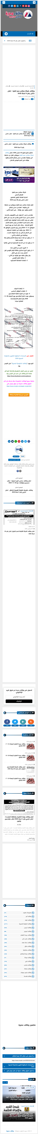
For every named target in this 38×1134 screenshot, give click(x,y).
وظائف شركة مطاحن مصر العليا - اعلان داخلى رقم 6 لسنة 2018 (19, 135)
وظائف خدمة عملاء (17, 943)
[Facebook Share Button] (28, 441)
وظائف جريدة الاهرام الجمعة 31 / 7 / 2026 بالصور (15, 745)
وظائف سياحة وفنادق (17, 954)
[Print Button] (9, 441)
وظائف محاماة (17, 969)
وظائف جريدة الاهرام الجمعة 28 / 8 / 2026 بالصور (15, 756)
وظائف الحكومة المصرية (16, 86)
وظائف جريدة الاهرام (17, 935)
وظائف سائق (17, 946)
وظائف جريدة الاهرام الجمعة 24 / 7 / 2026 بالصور (15, 779)
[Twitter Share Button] (25, 441)
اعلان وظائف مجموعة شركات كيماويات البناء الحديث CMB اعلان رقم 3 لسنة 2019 (19, 1098)
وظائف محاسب (17, 965)
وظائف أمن (17, 916)
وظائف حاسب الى (17, 939)
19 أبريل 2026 (30, 529)
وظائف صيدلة (17, 957)
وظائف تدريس (17, 928)
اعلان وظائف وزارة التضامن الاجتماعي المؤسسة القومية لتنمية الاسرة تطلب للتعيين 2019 (21, 1115)
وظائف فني (17, 961)
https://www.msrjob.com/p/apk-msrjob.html (19, 386)
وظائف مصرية (10, 1131)
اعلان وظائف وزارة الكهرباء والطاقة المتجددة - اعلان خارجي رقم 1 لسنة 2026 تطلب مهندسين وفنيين (19, 819)
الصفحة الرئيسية (28, 86)
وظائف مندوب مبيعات (17, 972)
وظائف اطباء (17, 920)
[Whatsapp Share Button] (15, 441)
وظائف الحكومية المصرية (19, 363)
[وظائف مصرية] (19, 14)
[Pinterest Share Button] (22, 441)
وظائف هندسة (17, 976)
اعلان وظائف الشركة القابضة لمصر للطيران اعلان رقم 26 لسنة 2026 (16, 768)
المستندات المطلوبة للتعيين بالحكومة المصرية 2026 (15, 357)
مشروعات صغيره (17, 913)
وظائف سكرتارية (17, 950)
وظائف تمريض (17, 931)
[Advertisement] (19, 64)
